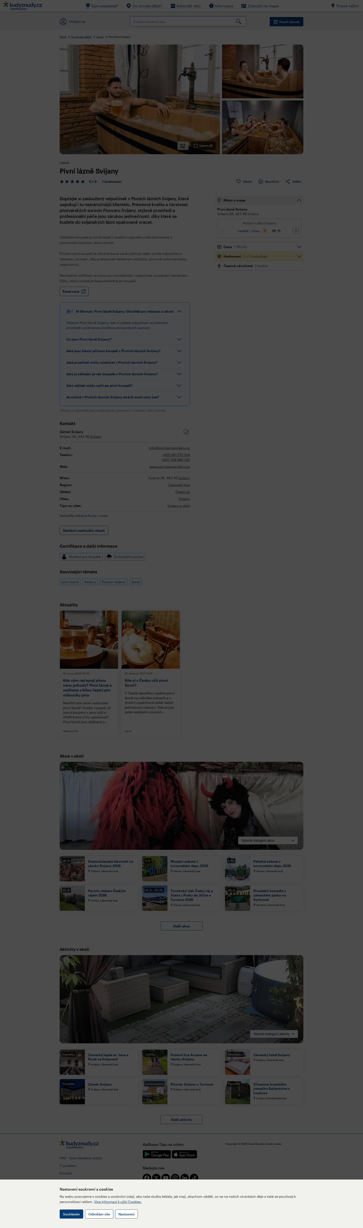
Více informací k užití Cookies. (118, 1202)
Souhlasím (71, 1214)
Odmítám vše (99, 1214)
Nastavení (126, 1214)
